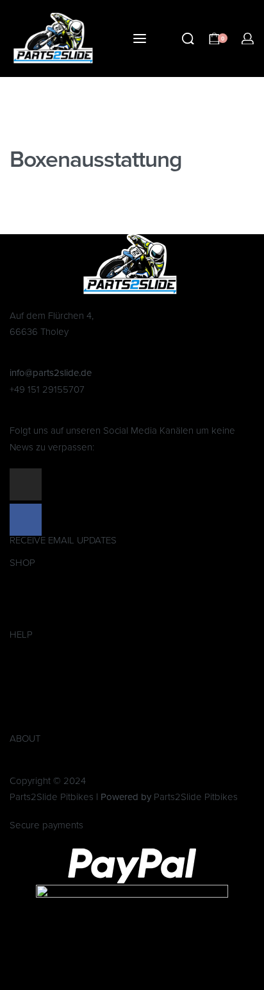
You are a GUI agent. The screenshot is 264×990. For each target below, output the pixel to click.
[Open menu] (140, 38)
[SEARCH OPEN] (188, 39)
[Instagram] (26, 484)
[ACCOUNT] (247, 39)
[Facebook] (26, 520)
